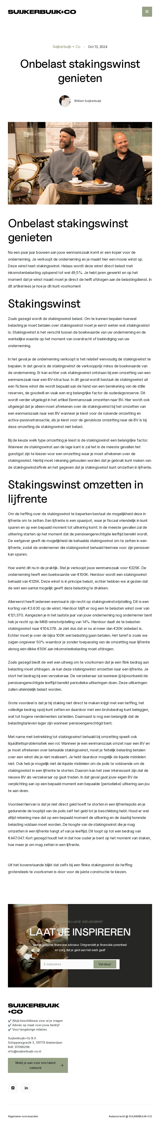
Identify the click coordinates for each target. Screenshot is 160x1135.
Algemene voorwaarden (23, 1116)
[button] (147, 12)
